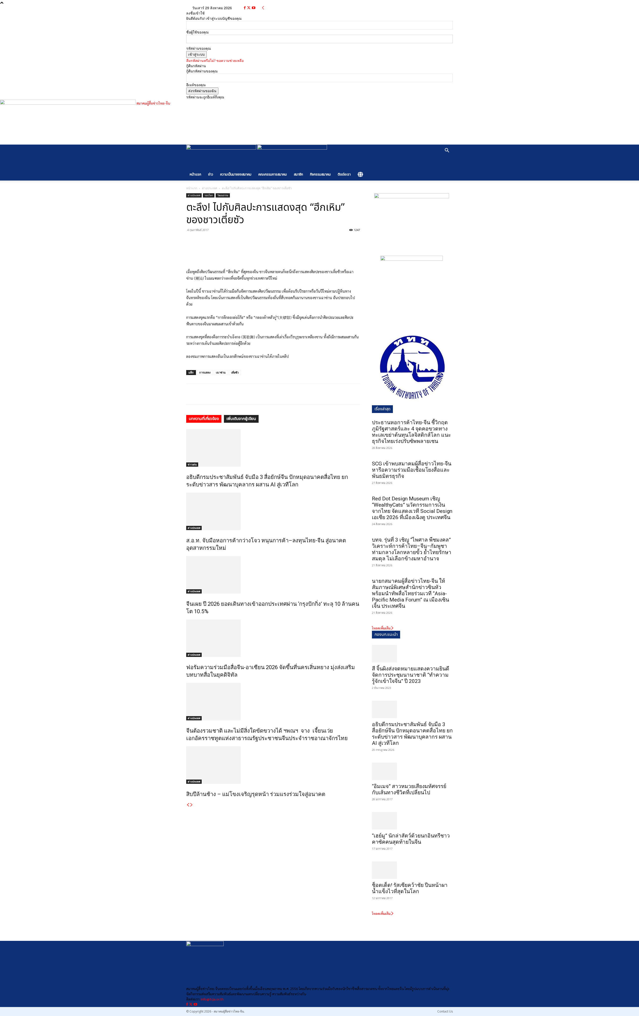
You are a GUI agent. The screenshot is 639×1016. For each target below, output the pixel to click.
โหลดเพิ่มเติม (381, 628)
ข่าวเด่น (192, 464)
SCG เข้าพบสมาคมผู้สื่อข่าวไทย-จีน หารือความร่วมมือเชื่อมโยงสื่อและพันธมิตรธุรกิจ (411, 470)
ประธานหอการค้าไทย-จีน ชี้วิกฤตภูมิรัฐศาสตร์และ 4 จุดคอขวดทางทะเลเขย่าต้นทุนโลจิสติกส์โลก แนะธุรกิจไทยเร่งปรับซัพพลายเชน (411, 431)
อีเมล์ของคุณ (196, 84)
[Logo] (221, 148)
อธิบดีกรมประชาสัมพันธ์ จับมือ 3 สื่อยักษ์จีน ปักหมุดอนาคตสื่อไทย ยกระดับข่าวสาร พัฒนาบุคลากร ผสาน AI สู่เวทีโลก (412, 733)
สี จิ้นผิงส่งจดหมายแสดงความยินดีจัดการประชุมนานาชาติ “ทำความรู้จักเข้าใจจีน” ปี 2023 (410, 675)
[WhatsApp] (214, 241)
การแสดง (204, 372)
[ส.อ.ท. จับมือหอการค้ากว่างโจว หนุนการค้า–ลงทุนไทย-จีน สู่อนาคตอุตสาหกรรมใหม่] (273, 511)
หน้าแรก (195, 174)
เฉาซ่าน (221, 372)
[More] (249, 241)
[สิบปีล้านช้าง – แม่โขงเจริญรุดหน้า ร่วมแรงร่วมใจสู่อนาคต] (273, 765)
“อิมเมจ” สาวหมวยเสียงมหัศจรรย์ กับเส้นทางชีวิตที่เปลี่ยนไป (409, 789)
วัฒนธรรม (222, 195)
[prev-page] (188, 805)
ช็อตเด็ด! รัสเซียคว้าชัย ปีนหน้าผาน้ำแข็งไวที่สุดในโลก (410, 888)
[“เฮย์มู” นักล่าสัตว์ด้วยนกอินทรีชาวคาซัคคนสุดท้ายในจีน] (412, 820)
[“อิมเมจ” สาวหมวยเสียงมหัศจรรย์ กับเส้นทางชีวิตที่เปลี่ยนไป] (412, 771)
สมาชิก (298, 174)
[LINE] (237, 241)
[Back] (263, 7)
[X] (249, 7)
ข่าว (210, 174)
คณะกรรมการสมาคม (272, 174)
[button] (447, 151)
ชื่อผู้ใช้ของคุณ (197, 32)
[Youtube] (253, 7)
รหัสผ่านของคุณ (198, 48)
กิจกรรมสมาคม (320, 174)
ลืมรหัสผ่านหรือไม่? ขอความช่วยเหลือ (215, 60)
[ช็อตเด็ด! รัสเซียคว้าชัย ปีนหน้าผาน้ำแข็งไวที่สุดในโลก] (412, 870)
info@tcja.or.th (212, 999)
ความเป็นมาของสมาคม (235, 174)
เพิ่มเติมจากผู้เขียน (241, 419)
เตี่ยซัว (235, 372)
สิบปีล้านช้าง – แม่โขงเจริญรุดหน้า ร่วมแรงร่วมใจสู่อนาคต (255, 794)
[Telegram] (226, 241)
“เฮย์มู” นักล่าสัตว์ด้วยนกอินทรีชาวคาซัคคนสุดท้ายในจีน (411, 839)
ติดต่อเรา (344, 174)
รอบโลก (208, 195)
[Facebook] (245, 7)
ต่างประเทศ (209, 188)
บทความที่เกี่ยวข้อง (204, 419)
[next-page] (191, 805)
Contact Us (445, 1011)
